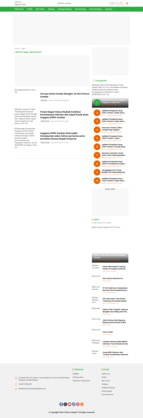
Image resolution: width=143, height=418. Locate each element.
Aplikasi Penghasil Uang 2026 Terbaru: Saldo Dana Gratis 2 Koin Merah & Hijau (113, 180)
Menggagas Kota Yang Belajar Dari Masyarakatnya (113, 171)
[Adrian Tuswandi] (96, 268)
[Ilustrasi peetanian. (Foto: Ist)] (26, 97)
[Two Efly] (96, 279)
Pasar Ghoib (108, 332)
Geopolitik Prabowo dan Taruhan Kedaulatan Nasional (115, 353)
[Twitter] (65, 404)
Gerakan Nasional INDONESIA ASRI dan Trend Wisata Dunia (115, 343)
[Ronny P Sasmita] (96, 290)
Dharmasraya (107, 391)
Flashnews (44, 100)
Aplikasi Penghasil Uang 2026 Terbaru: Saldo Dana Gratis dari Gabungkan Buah (114, 112)
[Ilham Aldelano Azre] (96, 300)
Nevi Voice (106, 381)
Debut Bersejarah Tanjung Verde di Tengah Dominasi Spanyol (114, 268)
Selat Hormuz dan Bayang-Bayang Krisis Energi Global (114, 321)
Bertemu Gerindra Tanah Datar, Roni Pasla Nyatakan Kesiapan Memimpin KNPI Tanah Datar (113, 154)
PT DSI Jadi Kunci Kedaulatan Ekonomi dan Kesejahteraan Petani (115, 289)
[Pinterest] (69, 404)
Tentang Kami (78, 377)
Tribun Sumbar (70, 412)
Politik (104, 377)
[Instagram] (78, 404)
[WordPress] (73, 404)
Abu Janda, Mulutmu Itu (113, 278)
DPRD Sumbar (45, 121)
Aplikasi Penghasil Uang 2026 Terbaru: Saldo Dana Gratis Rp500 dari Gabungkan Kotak (113, 120)
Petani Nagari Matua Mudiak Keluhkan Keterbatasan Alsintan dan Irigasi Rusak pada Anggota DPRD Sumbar (64, 115)
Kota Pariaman (107, 395)
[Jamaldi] (96, 311)
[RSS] (82, 404)
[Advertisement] (71, 29)
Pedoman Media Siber (81, 381)
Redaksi (76, 374)
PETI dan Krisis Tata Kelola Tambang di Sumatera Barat (115, 300)
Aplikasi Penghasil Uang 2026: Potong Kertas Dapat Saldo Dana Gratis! (113, 163)
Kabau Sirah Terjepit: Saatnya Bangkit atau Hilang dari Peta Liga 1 (115, 310)
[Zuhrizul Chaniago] (96, 343)
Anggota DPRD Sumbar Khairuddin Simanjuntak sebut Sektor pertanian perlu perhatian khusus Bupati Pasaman (62, 136)
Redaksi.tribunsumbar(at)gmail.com (32, 389)
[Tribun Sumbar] (64, 3)
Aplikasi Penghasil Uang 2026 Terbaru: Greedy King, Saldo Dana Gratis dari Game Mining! (114, 146)
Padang (105, 384)
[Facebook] (61, 404)
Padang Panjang (108, 388)
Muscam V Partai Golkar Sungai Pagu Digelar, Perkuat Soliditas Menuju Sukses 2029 (112, 129)
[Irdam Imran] (96, 354)
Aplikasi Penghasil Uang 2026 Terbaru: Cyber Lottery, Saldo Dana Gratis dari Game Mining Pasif (113, 137)
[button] (121, 3)
